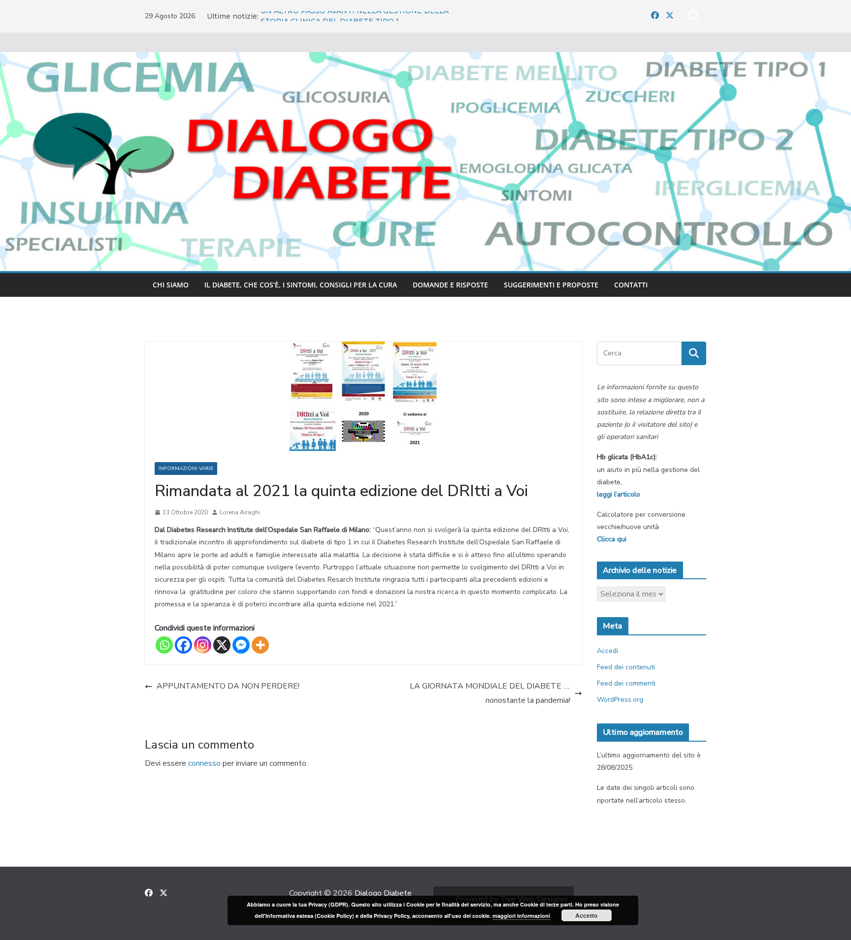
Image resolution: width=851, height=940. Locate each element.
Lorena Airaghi (240, 512)
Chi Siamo (171, 284)
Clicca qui (611, 539)
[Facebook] (183, 645)
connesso (204, 763)
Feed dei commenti (626, 683)
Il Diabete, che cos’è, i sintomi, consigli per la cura (300, 284)
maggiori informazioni (521, 915)
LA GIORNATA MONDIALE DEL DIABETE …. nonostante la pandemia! (490, 693)
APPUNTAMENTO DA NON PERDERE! (228, 686)
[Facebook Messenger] (241, 645)
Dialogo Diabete (383, 893)
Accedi (607, 651)
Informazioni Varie (186, 468)
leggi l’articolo (618, 494)
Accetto (586, 915)
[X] (221, 645)
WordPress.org (620, 699)
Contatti (631, 284)
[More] (260, 645)
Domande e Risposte (450, 284)
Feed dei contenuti (626, 667)
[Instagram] (202, 645)
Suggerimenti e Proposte (551, 284)
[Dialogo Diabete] (425, 59)
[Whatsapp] (164, 645)
